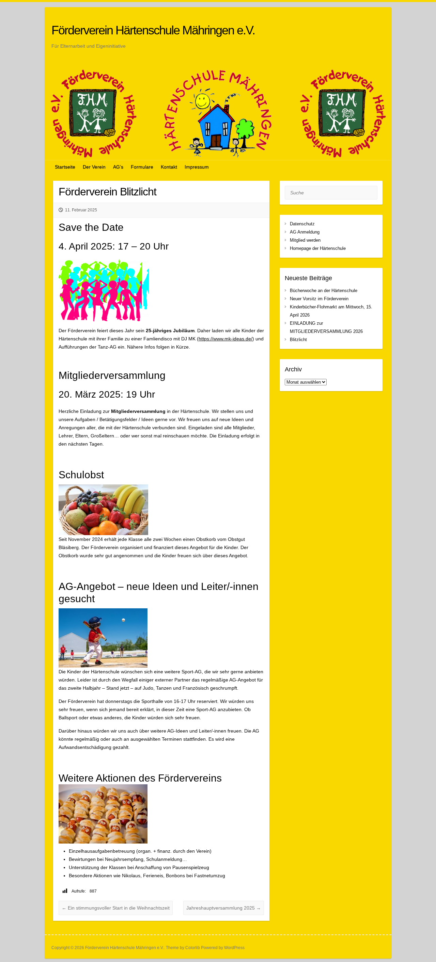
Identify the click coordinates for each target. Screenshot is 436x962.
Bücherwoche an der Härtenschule (323, 290)
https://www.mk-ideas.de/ (225, 338)
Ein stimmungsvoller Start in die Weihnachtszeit (116, 908)
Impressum (197, 167)
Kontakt (169, 167)
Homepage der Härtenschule (318, 248)
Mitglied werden (305, 240)
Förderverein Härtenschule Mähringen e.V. (153, 30)
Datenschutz (302, 223)
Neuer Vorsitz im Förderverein (319, 298)
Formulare (142, 167)
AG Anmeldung (305, 232)
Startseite (65, 167)
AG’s (118, 167)
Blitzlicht (298, 339)
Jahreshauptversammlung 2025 (223, 908)
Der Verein (94, 167)
